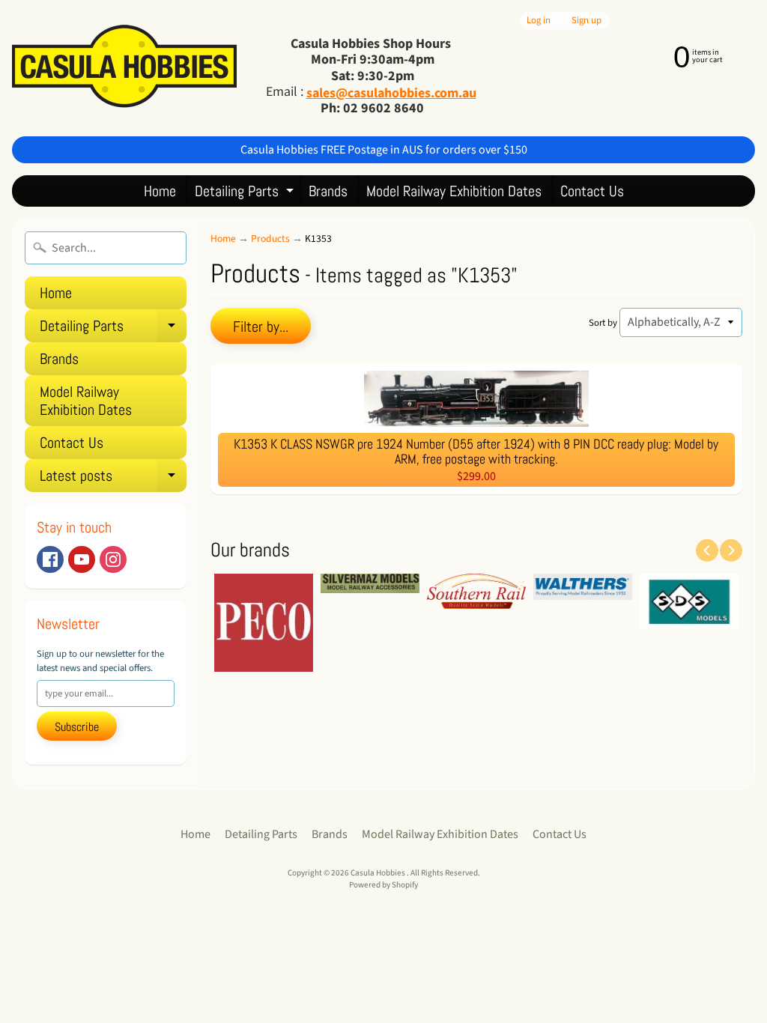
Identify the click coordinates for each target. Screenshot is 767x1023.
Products (270, 238)
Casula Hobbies (379, 872)
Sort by (603, 323)
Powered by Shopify (383, 884)
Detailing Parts (246, 193)
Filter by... (260, 326)
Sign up (586, 20)
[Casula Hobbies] (124, 68)
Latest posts (113, 479)
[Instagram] (113, 559)
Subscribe (77, 727)
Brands (328, 191)
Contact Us (592, 191)
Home (160, 191)
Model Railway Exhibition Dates (454, 191)
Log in (539, 20)
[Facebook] (50, 559)
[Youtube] (81, 559)
